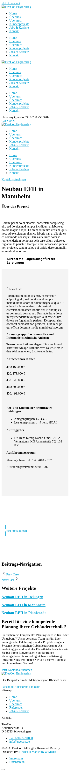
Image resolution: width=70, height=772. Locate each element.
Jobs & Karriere (19, 27)
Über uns (15, 17)
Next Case (8, 579)
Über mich (15, 20)
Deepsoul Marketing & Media (37, 751)
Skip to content (11, 3)
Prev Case (12, 574)
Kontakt (14, 31)
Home (13, 13)
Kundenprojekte (19, 24)
